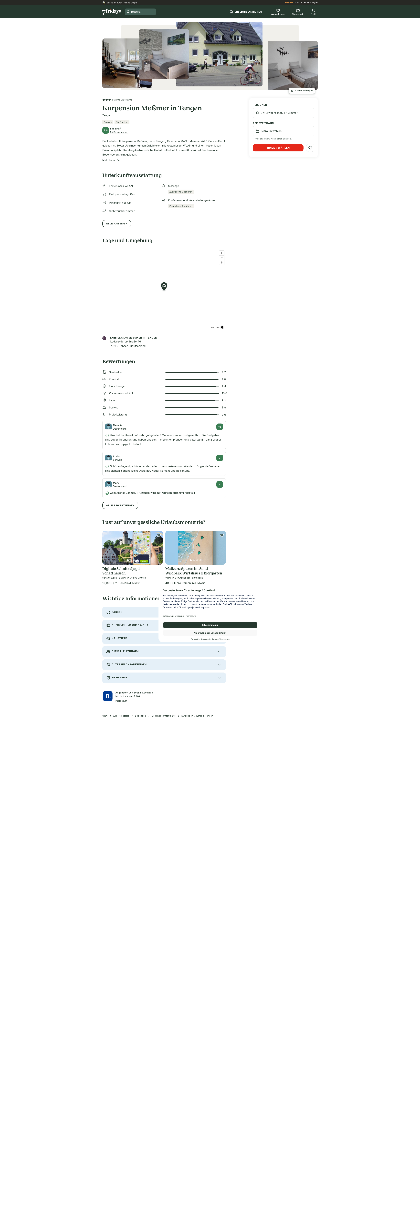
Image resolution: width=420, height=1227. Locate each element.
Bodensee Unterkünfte (164, 716)
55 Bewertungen (119, 132)
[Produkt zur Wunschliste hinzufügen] (159, 535)
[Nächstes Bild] (157, 547)
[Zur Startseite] (111, 12)
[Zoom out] (221, 257)
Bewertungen (311, 2)
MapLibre (215, 327)
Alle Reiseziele (121, 716)
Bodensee (140, 716)
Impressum (121, 700)
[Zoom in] (221, 253)
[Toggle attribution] (222, 327)
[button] (109, 160)
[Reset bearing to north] (221, 262)
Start (104, 716)
